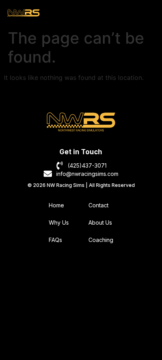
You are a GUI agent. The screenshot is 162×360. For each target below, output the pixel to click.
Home (56, 205)
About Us (100, 222)
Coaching (100, 239)
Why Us (59, 222)
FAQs (55, 239)
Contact (98, 205)
